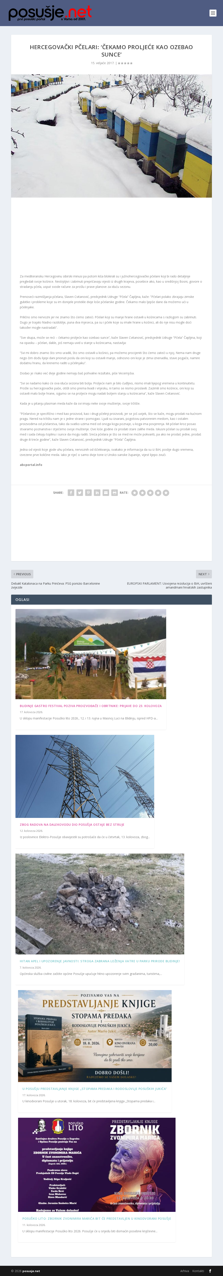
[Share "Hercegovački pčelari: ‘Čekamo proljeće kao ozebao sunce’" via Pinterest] (88, 492)
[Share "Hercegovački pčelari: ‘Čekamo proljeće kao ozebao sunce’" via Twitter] (79, 492)
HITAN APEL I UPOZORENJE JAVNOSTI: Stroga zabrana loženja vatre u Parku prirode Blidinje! (100, 961)
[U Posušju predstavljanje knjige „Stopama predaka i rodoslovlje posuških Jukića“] (95, 1036)
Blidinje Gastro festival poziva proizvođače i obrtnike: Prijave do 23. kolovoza (91, 706)
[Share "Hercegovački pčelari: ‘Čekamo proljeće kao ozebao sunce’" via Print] (114, 492)
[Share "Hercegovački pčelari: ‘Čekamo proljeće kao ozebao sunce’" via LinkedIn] (97, 492)
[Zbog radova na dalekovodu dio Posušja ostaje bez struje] (84, 776)
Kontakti (198, 1271)
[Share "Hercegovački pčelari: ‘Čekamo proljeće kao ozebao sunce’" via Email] (105, 492)
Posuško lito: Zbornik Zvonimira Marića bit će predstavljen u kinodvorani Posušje (96, 1218)
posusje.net (31, 1271)
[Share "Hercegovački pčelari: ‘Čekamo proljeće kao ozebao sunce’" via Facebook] (71, 492)
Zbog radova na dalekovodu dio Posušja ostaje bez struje (72, 824)
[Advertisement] (111, 236)
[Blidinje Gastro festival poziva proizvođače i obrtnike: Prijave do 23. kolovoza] (90, 654)
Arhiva (184, 1271)
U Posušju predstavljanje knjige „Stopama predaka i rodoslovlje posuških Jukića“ (94, 1089)
